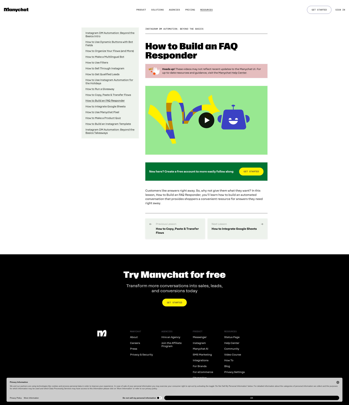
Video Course (232, 354)
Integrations (200, 360)
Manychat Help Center (232, 72)
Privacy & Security (141, 354)
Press (133, 348)
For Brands (200, 366)
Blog (227, 366)
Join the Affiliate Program (171, 345)
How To (228, 360)
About (134, 337)
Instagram (199, 343)
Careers (135, 343)
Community (231, 348)
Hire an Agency (170, 337)
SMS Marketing (202, 354)
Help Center (231, 343)
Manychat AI (200, 348)
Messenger (200, 337)
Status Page (232, 337)
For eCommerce (203, 372)
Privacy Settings (234, 372)
